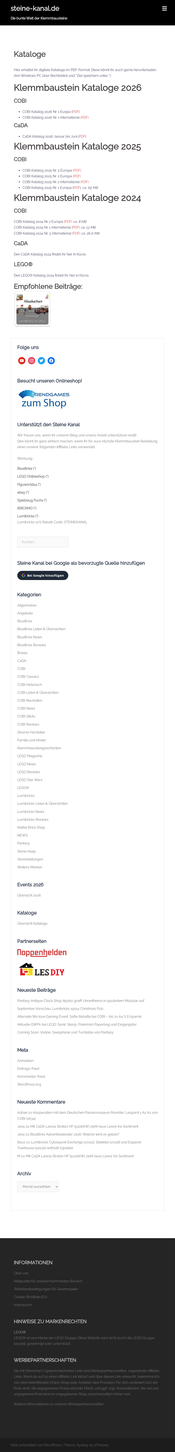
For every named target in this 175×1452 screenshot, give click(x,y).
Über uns (21, 1273)
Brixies (22, 653)
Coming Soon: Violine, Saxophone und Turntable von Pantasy (65, 1032)
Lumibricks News (30, 812)
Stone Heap (26, 851)
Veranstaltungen (30, 859)
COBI (21, 669)
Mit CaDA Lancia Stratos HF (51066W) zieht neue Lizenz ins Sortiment (84, 1126)
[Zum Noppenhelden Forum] (41, 953)
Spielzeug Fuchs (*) (32, 500)
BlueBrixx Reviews (31, 645)
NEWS (22, 835)
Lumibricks (26, 796)
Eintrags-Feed (28, 1069)
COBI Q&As (26, 716)
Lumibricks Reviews (32, 820)
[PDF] (68, 222)
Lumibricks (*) (27, 516)
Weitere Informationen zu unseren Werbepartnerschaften (59, 1404)
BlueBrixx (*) (26, 469)
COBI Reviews (28, 724)
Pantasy (23, 843)
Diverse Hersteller (31, 732)
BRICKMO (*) (26, 508)
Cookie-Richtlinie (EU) (30, 1297)
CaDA (21, 661)
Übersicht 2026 (29, 895)
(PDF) (84, 117)
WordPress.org (29, 1084)
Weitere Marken (29, 867)
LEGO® (23, 788)
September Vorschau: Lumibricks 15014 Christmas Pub (60, 1009)
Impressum (23, 1305)
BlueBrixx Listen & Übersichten (41, 629)
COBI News (26, 708)
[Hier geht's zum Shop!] (44, 399)
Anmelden (25, 1061)
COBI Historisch (29, 685)
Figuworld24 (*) (29, 485)
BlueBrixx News (29, 637)
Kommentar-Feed (31, 1076)
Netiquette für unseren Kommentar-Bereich (48, 1281)
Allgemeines (27, 605)
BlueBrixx (24, 621)
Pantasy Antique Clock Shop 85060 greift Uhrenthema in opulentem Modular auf (80, 1001)
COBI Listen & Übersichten (37, 693)
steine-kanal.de (35, 8)
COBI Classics (28, 677)
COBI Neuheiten (29, 700)
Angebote (25, 613)
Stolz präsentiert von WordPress (36, 1445)
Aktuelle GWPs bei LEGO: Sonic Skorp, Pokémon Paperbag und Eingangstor (77, 1024)
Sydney (83, 1445)
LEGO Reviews (28, 772)
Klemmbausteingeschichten (39, 748)
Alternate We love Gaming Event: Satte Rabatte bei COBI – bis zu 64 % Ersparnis (79, 1017)
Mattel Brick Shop (31, 827)
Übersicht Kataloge (32, 923)
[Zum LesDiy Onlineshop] (41, 969)
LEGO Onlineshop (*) (32, 476)
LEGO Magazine (29, 756)
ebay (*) (23, 492)
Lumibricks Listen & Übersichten (42, 804)
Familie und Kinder (31, 740)
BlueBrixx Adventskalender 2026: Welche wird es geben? (74, 1134)
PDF (75, 112)
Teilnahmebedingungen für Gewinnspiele (46, 1289)
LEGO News (26, 764)
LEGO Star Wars (29, 780)
